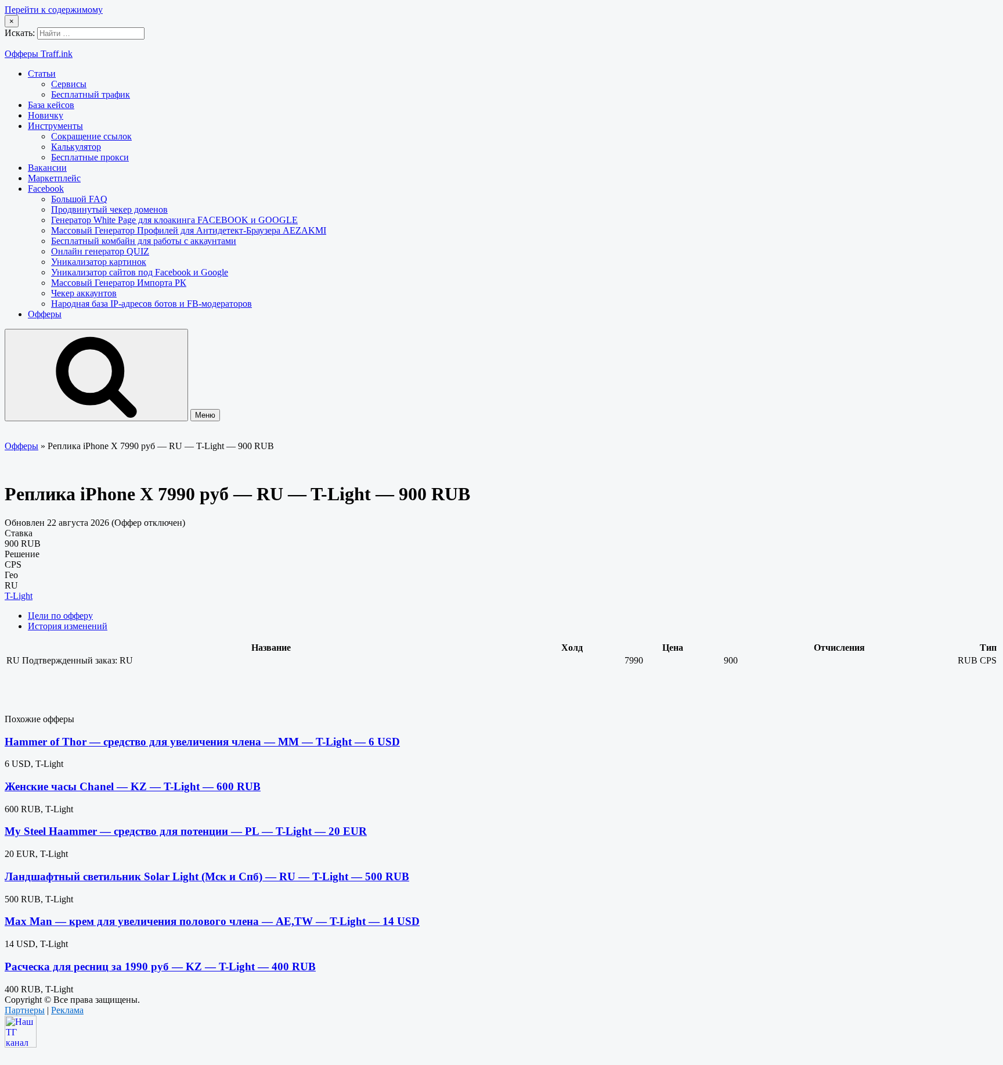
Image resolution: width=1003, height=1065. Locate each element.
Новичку (45, 115)
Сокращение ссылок (91, 136)
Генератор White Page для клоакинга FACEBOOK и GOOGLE (174, 220)
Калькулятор (76, 147)
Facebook (46, 188)
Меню (205, 415)
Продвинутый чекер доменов (109, 209)
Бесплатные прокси (90, 157)
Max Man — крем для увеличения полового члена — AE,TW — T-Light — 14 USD (212, 921)
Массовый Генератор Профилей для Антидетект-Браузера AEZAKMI (188, 230)
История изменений (67, 626)
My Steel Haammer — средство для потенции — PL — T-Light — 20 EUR (186, 831)
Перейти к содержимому (54, 10)
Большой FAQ (79, 199)
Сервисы (68, 84)
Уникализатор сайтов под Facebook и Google (139, 272)
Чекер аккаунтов (84, 293)
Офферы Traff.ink (39, 54)
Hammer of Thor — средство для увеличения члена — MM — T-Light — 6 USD (202, 742)
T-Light (19, 596)
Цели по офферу (60, 616)
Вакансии (47, 168)
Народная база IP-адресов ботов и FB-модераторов (151, 304)
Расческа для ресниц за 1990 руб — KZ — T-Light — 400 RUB (160, 966)
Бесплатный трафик (90, 94)
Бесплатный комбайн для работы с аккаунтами (143, 241)
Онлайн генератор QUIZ (100, 251)
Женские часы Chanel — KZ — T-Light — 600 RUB (133, 786)
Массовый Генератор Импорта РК (118, 283)
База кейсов (51, 105)
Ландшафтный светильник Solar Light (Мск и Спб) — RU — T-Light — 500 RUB (207, 876)
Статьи (42, 73)
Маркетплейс (54, 178)
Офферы (45, 314)
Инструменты (55, 126)
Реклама (67, 1010)
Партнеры (25, 1010)
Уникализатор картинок (98, 262)
